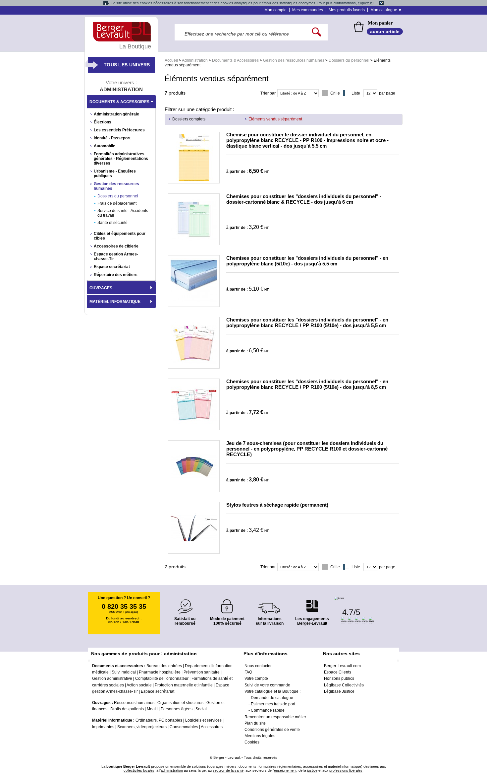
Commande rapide (268, 710)
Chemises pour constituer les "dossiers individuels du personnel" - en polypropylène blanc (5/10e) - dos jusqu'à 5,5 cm (307, 260)
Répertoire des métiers (115, 274)
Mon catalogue (383, 10)
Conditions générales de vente (272, 729)
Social (201, 709)
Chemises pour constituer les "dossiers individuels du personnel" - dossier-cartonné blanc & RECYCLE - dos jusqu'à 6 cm (303, 199)
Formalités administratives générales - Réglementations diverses (121, 159)
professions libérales (345, 770)
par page (387, 93)
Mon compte (275, 10)
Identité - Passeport (112, 138)
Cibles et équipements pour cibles (119, 236)
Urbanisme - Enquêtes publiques (115, 173)
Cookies (251, 742)
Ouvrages (100, 288)
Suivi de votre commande (267, 685)
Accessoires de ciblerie (116, 246)
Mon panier (380, 23)
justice (312, 770)
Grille (335, 93)
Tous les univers (127, 64)
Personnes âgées (176, 709)
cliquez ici (365, 3)
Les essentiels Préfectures (119, 130)
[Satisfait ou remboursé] (185, 603)
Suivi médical (124, 672)
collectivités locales (139, 770)
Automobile (104, 146)
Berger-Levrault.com (342, 666)
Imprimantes (103, 727)
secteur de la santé (228, 770)
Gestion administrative (112, 678)
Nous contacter (258, 666)
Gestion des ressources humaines (293, 60)
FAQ (248, 672)
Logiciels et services (203, 720)
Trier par (268, 93)
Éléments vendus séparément (275, 119)
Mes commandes (307, 10)
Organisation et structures (180, 702)
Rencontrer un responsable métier (275, 717)
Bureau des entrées (164, 666)
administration (172, 770)
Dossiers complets (188, 119)
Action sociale (139, 685)
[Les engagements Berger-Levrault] (312, 603)
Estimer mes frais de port (273, 704)
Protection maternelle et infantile (184, 685)
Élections (102, 122)
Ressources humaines (134, 702)
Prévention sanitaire (202, 672)
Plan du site (255, 723)
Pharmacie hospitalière (160, 672)
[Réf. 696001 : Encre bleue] (194, 528)
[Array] (194, 157)
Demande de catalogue (272, 697)
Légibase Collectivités (344, 685)
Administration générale (116, 114)
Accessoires (212, 727)
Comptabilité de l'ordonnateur (162, 678)
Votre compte (256, 678)
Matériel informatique (114, 301)
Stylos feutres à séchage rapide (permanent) (277, 505)
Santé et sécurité (112, 222)
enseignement (285, 770)
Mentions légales (259, 736)
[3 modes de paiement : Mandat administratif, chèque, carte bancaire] (227, 604)
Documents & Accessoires (235, 60)
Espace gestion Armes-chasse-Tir (116, 256)
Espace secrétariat (112, 266)
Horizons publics (339, 678)
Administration (195, 60)
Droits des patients (127, 709)
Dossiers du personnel (349, 60)
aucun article (385, 31)
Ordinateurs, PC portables (158, 720)
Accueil (171, 60)
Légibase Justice (339, 691)
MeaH (152, 709)
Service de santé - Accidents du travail (122, 213)
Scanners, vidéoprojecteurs (142, 727)
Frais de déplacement (116, 203)
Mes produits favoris (347, 10)
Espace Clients (337, 672)
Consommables (184, 727)
